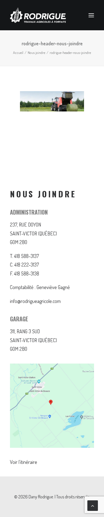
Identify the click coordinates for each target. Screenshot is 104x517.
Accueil (18, 52)
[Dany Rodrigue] (38, 15)
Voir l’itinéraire (23, 462)
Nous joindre (36, 52)
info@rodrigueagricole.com (35, 301)
